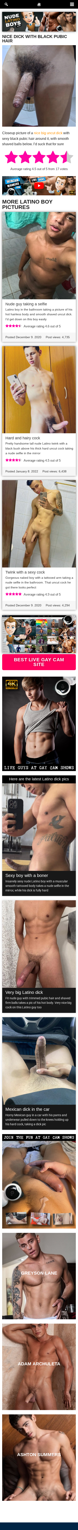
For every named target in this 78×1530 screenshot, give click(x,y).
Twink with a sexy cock (25, 572)
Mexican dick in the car (27, 1109)
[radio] (11, 157)
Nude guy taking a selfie (26, 304)
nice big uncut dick (48, 133)
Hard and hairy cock (22, 438)
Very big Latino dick (24, 992)
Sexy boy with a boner (26, 875)
